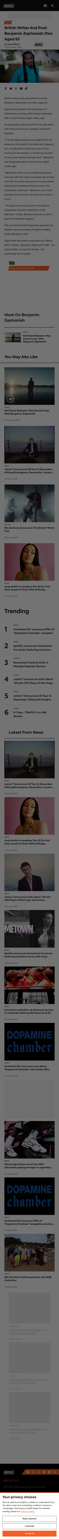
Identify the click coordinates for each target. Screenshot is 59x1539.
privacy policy (27, 1512)
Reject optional (29, 1519)
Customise (29, 1526)
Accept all (29, 1533)
